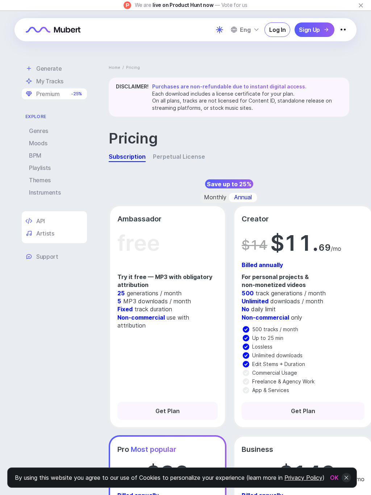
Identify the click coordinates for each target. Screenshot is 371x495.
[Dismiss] (361, 5)
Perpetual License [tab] (179, 156)
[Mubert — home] (53, 30)
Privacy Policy (303, 477)
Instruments (45, 192)
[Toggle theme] (219, 29)
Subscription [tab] (127, 156)
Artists (45, 233)
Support (47, 256)
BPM (35, 155)
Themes (40, 180)
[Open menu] (343, 29)
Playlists (40, 167)
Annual (243, 197)
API (40, 221)
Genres (38, 130)
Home (114, 67)
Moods (38, 143)
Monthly (215, 197)
